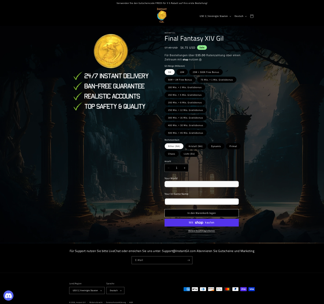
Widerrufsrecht (96, 302)
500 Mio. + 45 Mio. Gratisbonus (185, 132)
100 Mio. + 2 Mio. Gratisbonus (185, 87)
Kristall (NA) (196, 146)
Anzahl (168, 161)
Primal (233, 146)
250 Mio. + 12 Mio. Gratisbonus (185, 110)
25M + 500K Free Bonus (206, 72)
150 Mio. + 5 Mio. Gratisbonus (185, 94)
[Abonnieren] (188, 260)
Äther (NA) (174, 146)
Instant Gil (81, 302)
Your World (171, 178)
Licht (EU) (189, 153)
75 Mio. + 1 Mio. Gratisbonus (217, 79)
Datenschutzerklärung (116, 302)
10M (182, 72)
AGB (131, 302)
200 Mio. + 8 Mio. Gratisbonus (185, 102)
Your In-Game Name (176, 194)
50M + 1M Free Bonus (180, 79)
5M (169, 72)
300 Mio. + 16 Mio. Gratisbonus (185, 117)
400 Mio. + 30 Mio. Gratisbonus (185, 125)
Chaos (171, 153)
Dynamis (216, 146)
